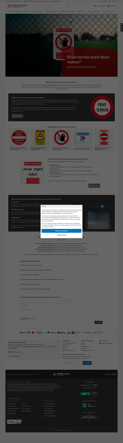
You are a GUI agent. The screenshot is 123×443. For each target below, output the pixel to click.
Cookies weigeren (61, 235)
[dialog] (61, 221)
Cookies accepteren (61, 231)
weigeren (62, 225)
